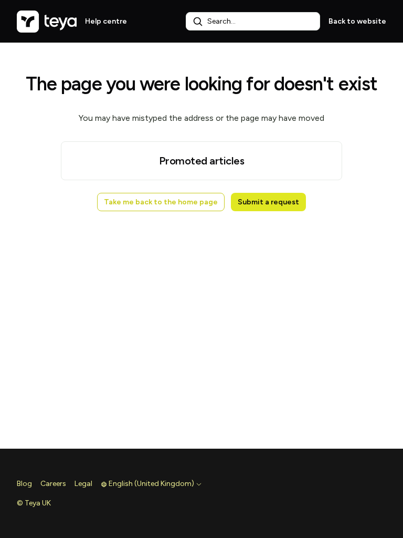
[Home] (47, 22)
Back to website (357, 21)
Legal (83, 483)
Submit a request (268, 202)
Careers (53, 483)
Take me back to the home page (161, 202)
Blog (24, 483)
